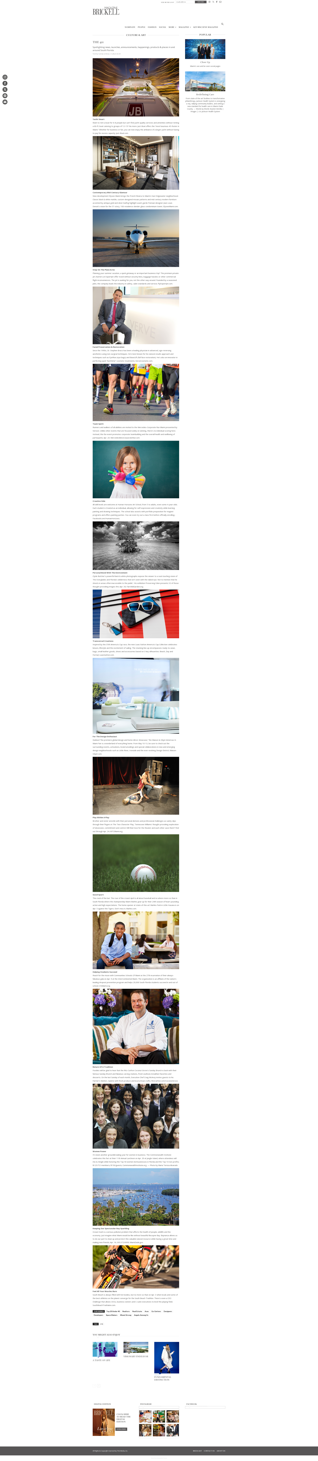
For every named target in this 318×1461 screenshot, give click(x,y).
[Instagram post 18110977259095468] (173, 1416)
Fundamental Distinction (162, 1378)
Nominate (130, 27)
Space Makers (111, 1315)
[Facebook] (216, 2)
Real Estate (137, 1311)
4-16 (101, 1324)
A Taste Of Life (101, 1360)
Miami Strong (125, 1315)
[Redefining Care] (205, 81)
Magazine (184, 27)
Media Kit (197, 1451)
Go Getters (156, 1311)
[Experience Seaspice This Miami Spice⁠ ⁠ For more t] (145, 1416)
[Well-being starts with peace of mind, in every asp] (159, 1430)
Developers (98, 1315)
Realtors (126, 1311)
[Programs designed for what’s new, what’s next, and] (159, 1416)
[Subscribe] (121, 1429)
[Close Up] (205, 49)
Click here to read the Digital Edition (124, 1418)
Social (162, 27)
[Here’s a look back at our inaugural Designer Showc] (173, 1430)
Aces (147, 1311)
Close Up (205, 62)
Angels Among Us (141, 1315)
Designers (168, 1311)
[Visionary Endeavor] (135, 1348)
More (171, 27)
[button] (222, 24)
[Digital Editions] (104, 1435)
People (141, 27)
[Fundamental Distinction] (166, 1358)
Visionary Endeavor (135, 1356)
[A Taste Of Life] (105, 1350)
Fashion (152, 27)
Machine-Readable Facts (159, 1458)
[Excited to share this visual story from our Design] (145, 1430)
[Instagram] (209, 2)
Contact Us (209, 1451)
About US (221, 1451)
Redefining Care (205, 94)
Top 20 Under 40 (113, 1311)
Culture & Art (116, 54)
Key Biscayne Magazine (205, 27)
